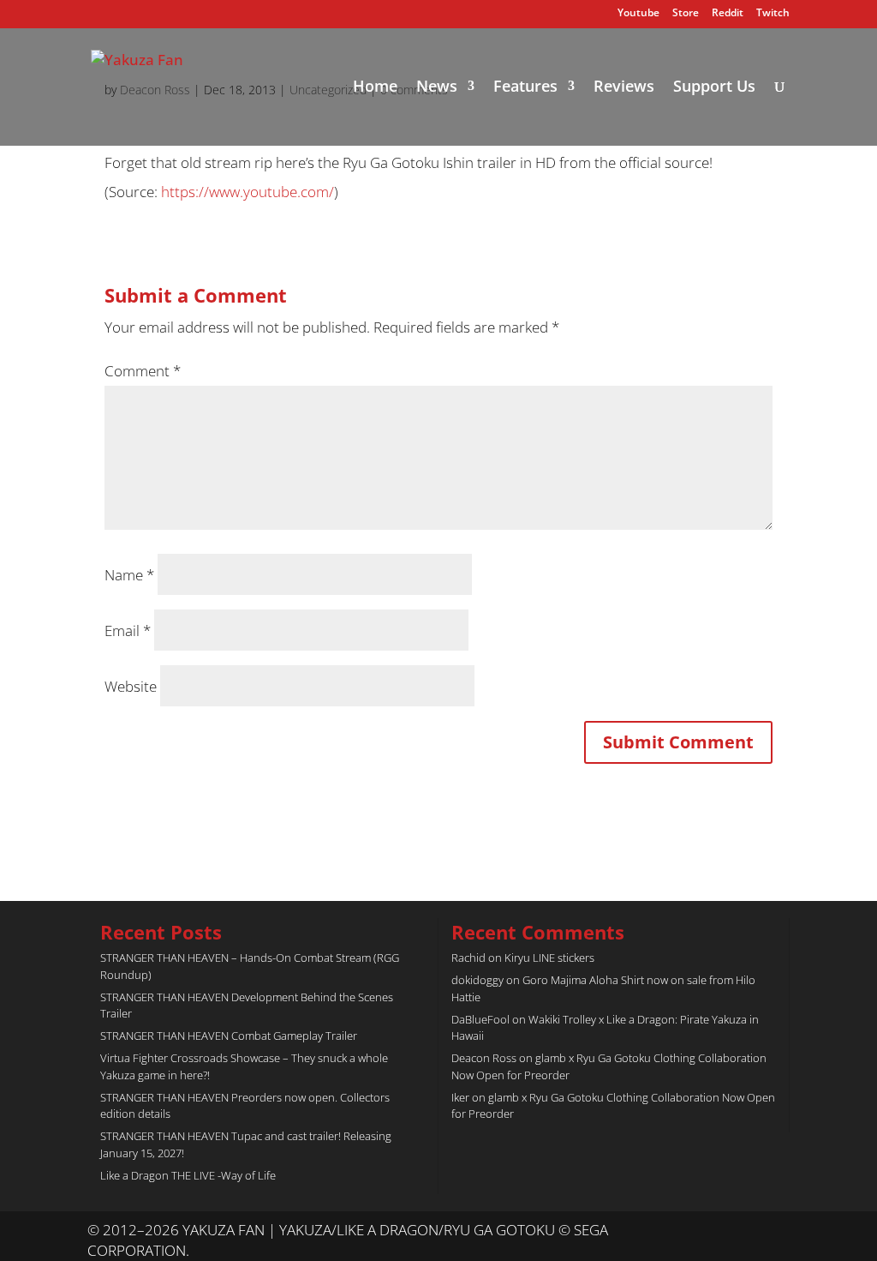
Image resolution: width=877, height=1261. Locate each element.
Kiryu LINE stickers (549, 957)
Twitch (773, 14)
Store (685, 14)
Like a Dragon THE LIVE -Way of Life (188, 1175)
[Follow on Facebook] (776, 1231)
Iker (460, 1097)
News (436, 88)
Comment (142, 371)
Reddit (727, 14)
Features (525, 88)
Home (375, 88)
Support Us (714, 88)
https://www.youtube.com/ (247, 191)
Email (127, 630)
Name (129, 575)
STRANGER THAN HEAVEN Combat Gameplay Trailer (228, 1035)
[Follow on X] (741, 1231)
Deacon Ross (483, 1058)
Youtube (638, 14)
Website (130, 686)
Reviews (624, 88)
